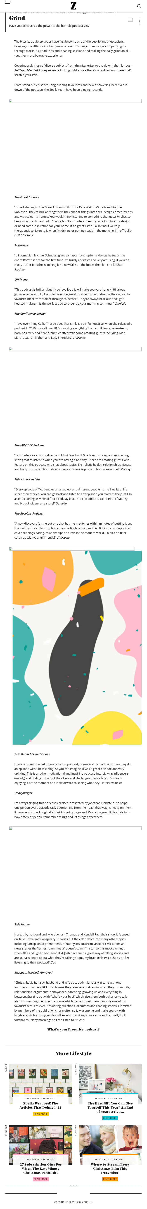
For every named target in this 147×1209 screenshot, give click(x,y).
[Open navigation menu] (7, 6)
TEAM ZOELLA (32, 1098)
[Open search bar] (139, 6)
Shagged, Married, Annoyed (33, 972)
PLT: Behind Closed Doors (31, 754)
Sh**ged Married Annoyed (32, 70)
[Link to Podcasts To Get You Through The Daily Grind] (40, 1084)
